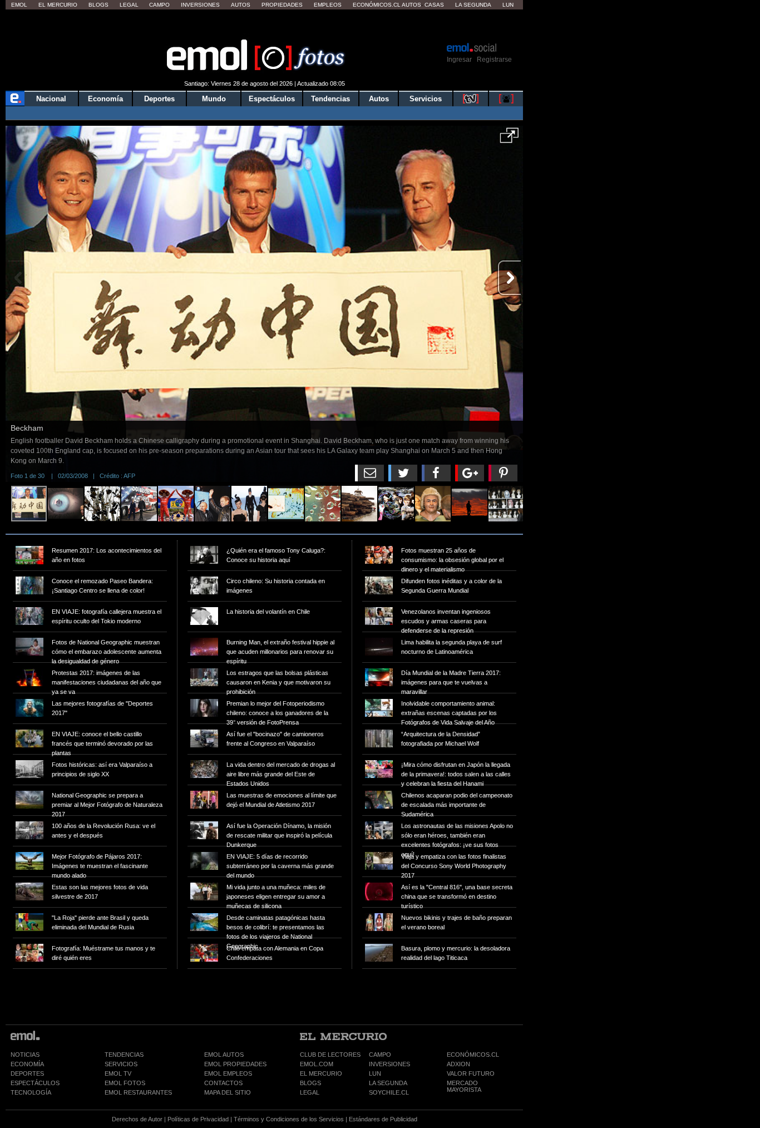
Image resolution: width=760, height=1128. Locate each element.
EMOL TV (118, 1073)
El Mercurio (57, 5)
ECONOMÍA (27, 1064)
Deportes (159, 99)
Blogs (98, 5)
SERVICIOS (121, 1064)
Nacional (51, 99)
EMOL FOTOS (125, 1083)
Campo (159, 5)
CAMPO (380, 1054)
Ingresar (459, 59)
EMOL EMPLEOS (228, 1073)
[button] (509, 139)
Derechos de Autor (137, 1119)
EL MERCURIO (321, 1073)
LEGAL (309, 1092)
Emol (19, 5)
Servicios (425, 99)
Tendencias (330, 99)
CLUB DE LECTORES (330, 1054)
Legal (129, 5)
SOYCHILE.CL (389, 1092)
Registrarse (494, 59)
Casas (434, 5)
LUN (375, 1073)
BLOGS (310, 1083)
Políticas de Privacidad (198, 1119)
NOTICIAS (25, 1054)
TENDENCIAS (124, 1054)
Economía (105, 99)
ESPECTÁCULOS (35, 1083)
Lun (508, 5)
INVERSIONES (389, 1064)
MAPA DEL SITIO (227, 1092)
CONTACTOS (223, 1083)
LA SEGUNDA (388, 1083)
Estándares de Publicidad (383, 1119)
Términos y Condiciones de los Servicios (289, 1119)
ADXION (458, 1064)
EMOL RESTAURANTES (138, 1092)
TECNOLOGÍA (31, 1092)
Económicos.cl (377, 5)
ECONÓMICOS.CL (473, 1054)
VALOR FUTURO (471, 1073)
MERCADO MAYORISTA (464, 1086)
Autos (240, 5)
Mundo (214, 99)
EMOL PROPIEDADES (235, 1064)
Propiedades (282, 5)
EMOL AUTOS (224, 1054)
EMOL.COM (316, 1064)
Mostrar (264, 25)
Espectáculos (272, 99)
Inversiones (200, 5)
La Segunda (473, 5)
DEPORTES (27, 1073)
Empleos (328, 5)
